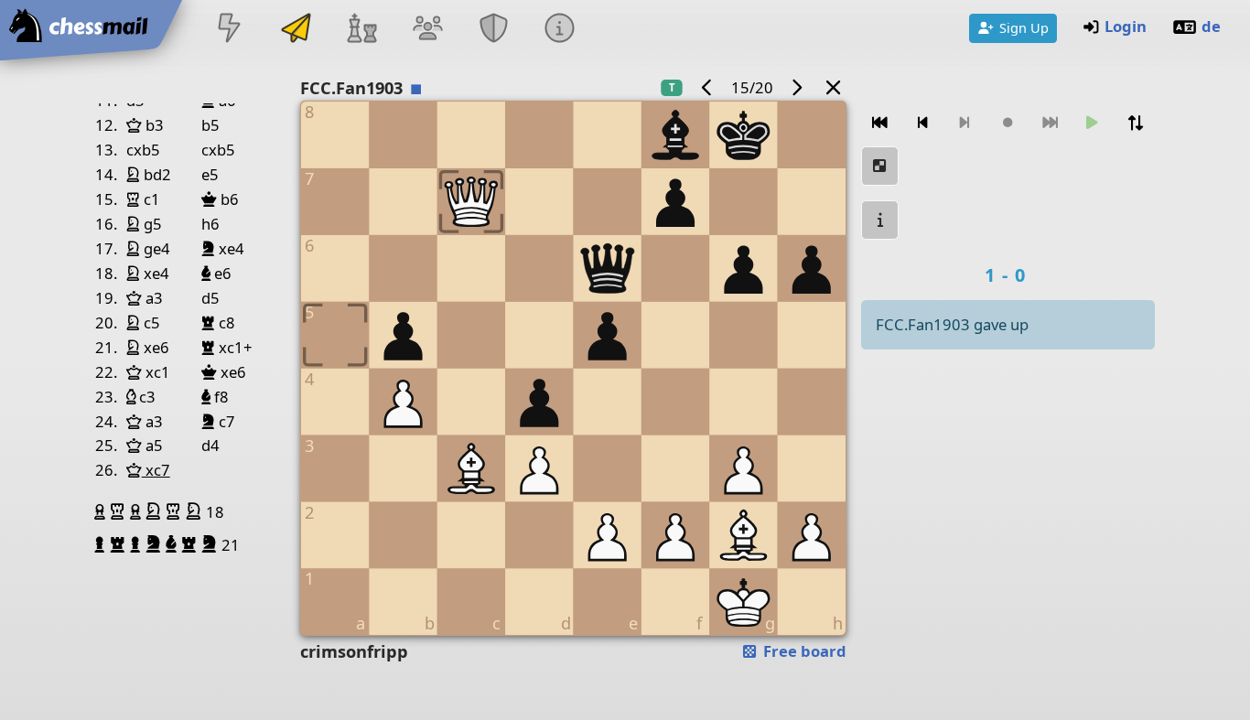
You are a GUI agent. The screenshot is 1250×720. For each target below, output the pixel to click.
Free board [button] (803, 650)
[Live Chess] (230, 29)
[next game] (797, 87)
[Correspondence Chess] (296, 29)
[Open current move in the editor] (880, 166)
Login (1126, 26)
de (1211, 26)
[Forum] (427, 29)
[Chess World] (361, 29)
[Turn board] (1135, 123)
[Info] (560, 29)
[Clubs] (494, 29)
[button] (102, 511)
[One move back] (923, 123)
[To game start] (880, 123)
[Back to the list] (833, 87)
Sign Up (1024, 27)
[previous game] (706, 87)
